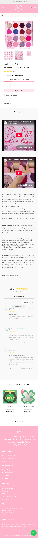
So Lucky (10, 406)
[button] (30, 322)
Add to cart (19, 90)
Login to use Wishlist (11, 95)
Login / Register (7, 470)
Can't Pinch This (28, 406)
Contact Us (7, 515)
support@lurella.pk (10, 510)
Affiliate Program (7, 458)
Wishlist (31, 7)
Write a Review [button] (20, 296)
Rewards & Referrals (8, 456)
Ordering (5, 478)
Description (19, 112)
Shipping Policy (7, 491)
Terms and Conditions (9, 496)
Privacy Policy (6, 499)
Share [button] (13, 322)
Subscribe (5, 475)
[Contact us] (34, 533)
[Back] (3, 15)
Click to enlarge (31, 47)
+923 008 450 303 (10, 512)
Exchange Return (7, 488)
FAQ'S (4, 493)
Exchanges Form (7, 472)
